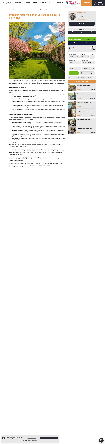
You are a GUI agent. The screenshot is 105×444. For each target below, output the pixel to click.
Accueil (10, 9)
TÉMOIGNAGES (43, 2)
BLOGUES (52, 2)
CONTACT (58, 2)
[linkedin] (102, 4)
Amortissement (72, 65)
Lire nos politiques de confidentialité (30, 440)
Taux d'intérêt (85, 60)
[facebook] (94, 4)
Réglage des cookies (32, 438)
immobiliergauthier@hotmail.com (17, 158)
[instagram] (98, 4)
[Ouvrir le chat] (101, 440)
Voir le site (82, 77)
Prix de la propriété (72, 54)
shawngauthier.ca (18, 160)
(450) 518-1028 (98, 3)
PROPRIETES (18, 2)
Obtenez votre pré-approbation (82, 43)
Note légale (72, 77)
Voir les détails (92, 77)
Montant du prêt (72, 60)
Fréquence (84, 65)
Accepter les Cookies (49, 438)
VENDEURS (35, 2)
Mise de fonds (82, 54)
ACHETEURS (27, 2)
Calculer (74, 73)
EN (63, 2)
